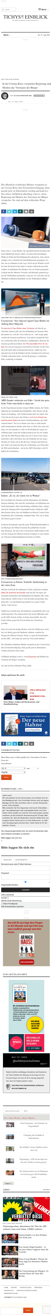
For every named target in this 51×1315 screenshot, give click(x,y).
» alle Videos (46, 1189)
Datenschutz (9, 1290)
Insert (28, 1310)
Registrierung (21, 860)
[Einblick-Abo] (26, 1006)
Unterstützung (26, 1287)
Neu (26, 1111)
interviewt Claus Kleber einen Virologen (19, 328)
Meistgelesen (12, 1111)
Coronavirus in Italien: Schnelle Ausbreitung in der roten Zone (24, 583)
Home (6, 1287)
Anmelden (7, 860)
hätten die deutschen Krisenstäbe (13, 592)
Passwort (5, 873)
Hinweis (12, 825)
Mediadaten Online (11, 1293)
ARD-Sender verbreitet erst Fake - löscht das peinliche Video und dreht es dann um (25, 402)
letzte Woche (14, 1118)
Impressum (38, 1287)
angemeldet (16, 831)
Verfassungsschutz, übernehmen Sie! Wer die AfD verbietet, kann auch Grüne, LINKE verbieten (24, 1227)
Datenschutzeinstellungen (27, 1290)
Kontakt (14, 1287)
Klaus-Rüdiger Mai (23, 95)
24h (5, 1118)
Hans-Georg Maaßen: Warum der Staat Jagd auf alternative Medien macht (33, 1261)
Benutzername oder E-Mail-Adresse (16, 864)
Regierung (32, 656)
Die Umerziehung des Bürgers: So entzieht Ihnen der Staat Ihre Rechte (33, 1273)
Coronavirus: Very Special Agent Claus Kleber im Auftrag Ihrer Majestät (25, 322)
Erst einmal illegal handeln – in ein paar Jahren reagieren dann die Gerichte (33, 1249)
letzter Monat (28, 1118)
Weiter (6, 777)
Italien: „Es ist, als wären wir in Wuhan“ (20, 495)
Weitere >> (8, 1183)
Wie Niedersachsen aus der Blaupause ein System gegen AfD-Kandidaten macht (33, 1174)
